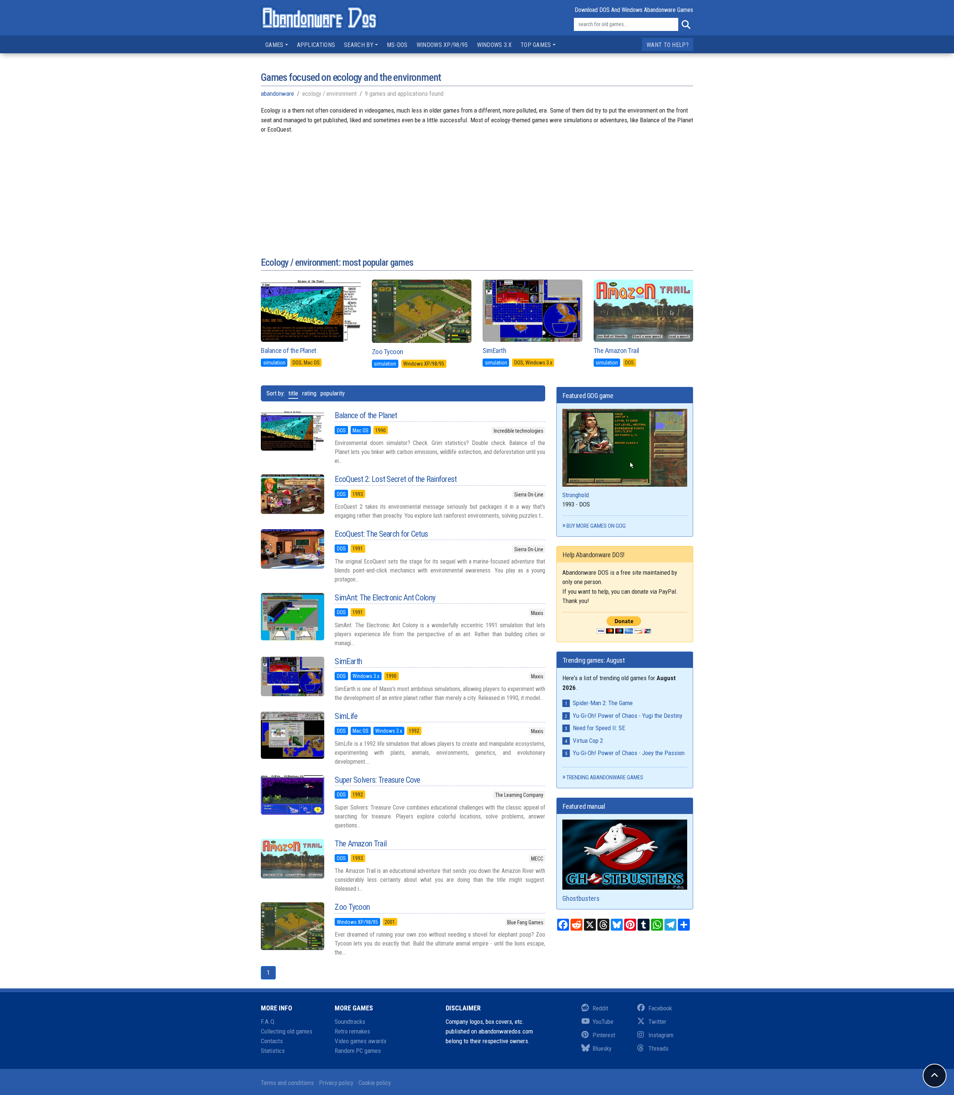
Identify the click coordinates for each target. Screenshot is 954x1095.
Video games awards (360, 1041)
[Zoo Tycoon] (292, 926)
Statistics (273, 1050)
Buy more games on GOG (596, 526)
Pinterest (604, 1035)
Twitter (657, 1021)
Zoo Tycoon (387, 351)
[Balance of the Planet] (292, 430)
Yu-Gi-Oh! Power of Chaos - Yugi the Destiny (627, 715)
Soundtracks (350, 1021)
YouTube (603, 1021)
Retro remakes (352, 1031)
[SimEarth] (292, 676)
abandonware (277, 93)
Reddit (600, 1008)
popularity (332, 393)
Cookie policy (374, 1082)
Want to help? (668, 44)
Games (274, 44)
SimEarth (494, 350)
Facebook (660, 1008)
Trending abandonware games (604, 777)
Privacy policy (336, 1082)
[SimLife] (292, 735)
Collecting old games (286, 1031)
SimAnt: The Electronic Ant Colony (385, 597)
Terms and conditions (287, 1082)
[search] (685, 24)
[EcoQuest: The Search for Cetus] (292, 549)
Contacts (272, 1041)
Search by (358, 44)
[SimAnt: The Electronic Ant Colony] (292, 617)
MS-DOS (397, 44)
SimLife (346, 716)
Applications (316, 44)
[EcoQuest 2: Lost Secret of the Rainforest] (292, 494)
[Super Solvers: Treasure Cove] (292, 795)
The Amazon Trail (616, 350)
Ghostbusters (581, 898)
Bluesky (602, 1048)
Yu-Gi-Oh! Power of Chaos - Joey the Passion (629, 753)
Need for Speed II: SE (599, 728)
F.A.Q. (268, 1021)
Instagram (660, 1035)
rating (309, 393)
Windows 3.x (494, 44)
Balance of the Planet (288, 350)
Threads (658, 1048)
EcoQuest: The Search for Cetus (381, 534)
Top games (536, 44)
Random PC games (358, 1050)
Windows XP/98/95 (442, 44)
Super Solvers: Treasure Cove (377, 780)
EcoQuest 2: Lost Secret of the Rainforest (396, 479)
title (293, 393)
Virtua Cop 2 (588, 740)
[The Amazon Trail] (292, 858)
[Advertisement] (477, 187)
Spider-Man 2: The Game (603, 703)
